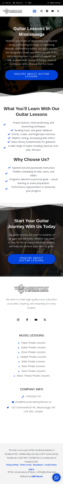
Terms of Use (26, 465)
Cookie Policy (51, 465)
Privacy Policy (12, 465)
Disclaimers (38, 465)
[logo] (13, 11)
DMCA (31, 469)
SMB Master (37, 476)
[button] (35, 11)
